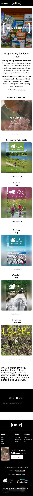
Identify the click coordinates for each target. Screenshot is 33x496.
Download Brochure (15, 134)
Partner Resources (28, 439)
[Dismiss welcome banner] (31, 485)
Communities (18, 439)
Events (2, 443)
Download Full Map (15, 269)
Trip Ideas (17, 437)
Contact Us (26, 437)
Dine (2, 441)
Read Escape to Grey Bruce (15, 359)
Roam (2, 439)
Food (2, 437)
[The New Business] (20, 470)
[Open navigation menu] (31, 3)
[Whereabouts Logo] (20, 474)
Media (25, 441)
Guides (16, 441)
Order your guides (17, 457)
